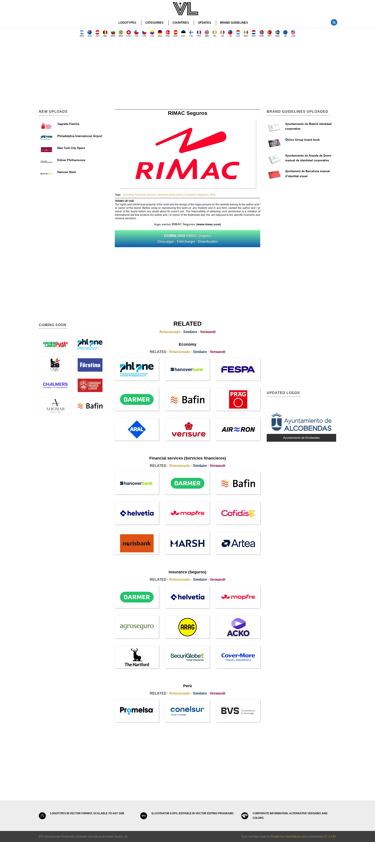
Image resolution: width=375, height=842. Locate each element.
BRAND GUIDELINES (234, 22)
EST (183, 36)
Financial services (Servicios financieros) (159, 194)
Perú (212, 194)
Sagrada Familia (68, 124)
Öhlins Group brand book (302, 139)
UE (285, 36)
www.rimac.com (208, 224)
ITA (222, 36)
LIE (230, 36)
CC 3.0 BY (330, 836)
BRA (121, 36)
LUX (238, 36)
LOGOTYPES (127, 22)
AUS (90, 36)
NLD (254, 36)
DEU (160, 36)
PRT (270, 36)
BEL (105, 36)
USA (293, 36)
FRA (199, 36)
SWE (277, 36)
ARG (82, 36)
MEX (246, 36)
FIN (191, 36)
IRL (214, 36)
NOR (261, 36)
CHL (137, 36)
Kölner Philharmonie (71, 160)
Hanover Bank (66, 172)
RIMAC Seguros (188, 238)
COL (152, 36)
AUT (97, 36)
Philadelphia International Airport (79, 136)
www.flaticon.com (296, 836)
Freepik (275, 836)
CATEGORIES (154, 22)
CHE (129, 36)
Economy (128, 194)
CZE (144, 36)
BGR (113, 36)
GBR (207, 36)
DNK (168, 36)
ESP (176, 36)
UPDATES (204, 22)
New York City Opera (71, 148)
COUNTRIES (181, 22)
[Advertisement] (187, 74)
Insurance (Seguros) (196, 194)
